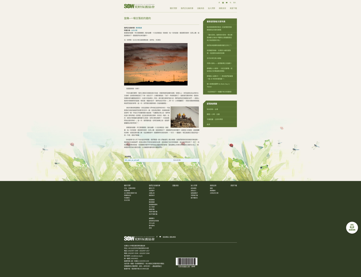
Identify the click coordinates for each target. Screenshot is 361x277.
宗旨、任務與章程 (129, 188)
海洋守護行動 (153, 214)
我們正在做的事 (187, 8)
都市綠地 (152, 225)
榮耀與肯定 (127, 195)
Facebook (157, 237)
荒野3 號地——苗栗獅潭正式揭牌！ (219, 63)
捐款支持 (222, 8)
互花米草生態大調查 (214, 58)
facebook (219, 3)
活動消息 (200, 8)
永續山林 (152, 193)
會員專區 (166, 237)
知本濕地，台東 (212, 109)
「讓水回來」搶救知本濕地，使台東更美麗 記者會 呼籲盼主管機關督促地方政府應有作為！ (219, 37)
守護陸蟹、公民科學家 (215, 119)
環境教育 (152, 199)
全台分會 (127, 200)
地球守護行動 (153, 211)
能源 (208, 124)
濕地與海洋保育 (154, 221)
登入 (234, 2)
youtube (227, 3)
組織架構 (127, 190)
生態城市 (152, 190)
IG (223, 3)
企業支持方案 (214, 193)
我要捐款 (352, 228)
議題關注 (152, 218)
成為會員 (193, 188)
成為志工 (193, 190)
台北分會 (134, 30)
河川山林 (152, 223)
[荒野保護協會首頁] (139, 238)
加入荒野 (211, 8)
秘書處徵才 (194, 193)
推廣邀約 (213, 190)
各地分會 (147, 266)
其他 (150, 228)
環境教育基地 (153, 204)
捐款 (211, 188)
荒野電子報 (194, 195)
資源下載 (233, 8)
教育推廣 (139, 28)
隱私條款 (173, 237)
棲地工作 (152, 188)
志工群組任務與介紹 (130, 193)
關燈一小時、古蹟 (213, 114)
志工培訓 (152, 207)
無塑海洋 (152, 195)
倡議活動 (152, 209)
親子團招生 (194, 198)
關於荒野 (173, 8)
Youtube (160, 237)
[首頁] (139, 6)
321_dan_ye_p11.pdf (132, 160)
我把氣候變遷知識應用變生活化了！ (219, 45)
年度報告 (127, 198)
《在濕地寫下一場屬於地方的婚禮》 (219, 92)
